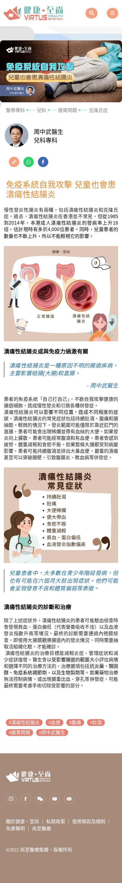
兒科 (41, 110)
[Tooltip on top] (14, 161)
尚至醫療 (41, 828)
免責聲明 (16, 828)
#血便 (54, 722)
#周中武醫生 (52, 732)
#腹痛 (75, 722)
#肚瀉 (96, 722)
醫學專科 (15, 110)
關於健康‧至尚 (23, 821)
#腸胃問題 (19, 732)
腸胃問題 (67, 110)
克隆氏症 (98, 110)
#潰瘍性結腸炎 (24, 722)
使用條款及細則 (89, 821)
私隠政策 (56, 821)
